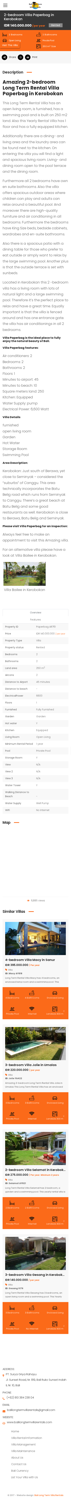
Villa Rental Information (26, 1438)
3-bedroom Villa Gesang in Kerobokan (36, 1275)
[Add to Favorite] (21, 57)
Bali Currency (20, 1471)
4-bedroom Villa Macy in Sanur (30, 960)
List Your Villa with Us (24, 1477)
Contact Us (18, 1464)
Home (15, 1431)
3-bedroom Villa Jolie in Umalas (31, 1065)
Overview (35, 612)
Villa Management (23, 1444)
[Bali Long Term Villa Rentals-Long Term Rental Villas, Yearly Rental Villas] (35, 5)
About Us (17, 1458)
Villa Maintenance (23, 1451)
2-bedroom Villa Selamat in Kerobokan (36, 1170)
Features (35, 619)
